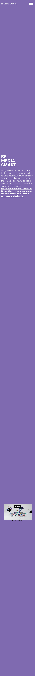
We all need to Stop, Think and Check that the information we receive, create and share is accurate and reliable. (16, 192)
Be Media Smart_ (9, 4)
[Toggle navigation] (31, 3)
